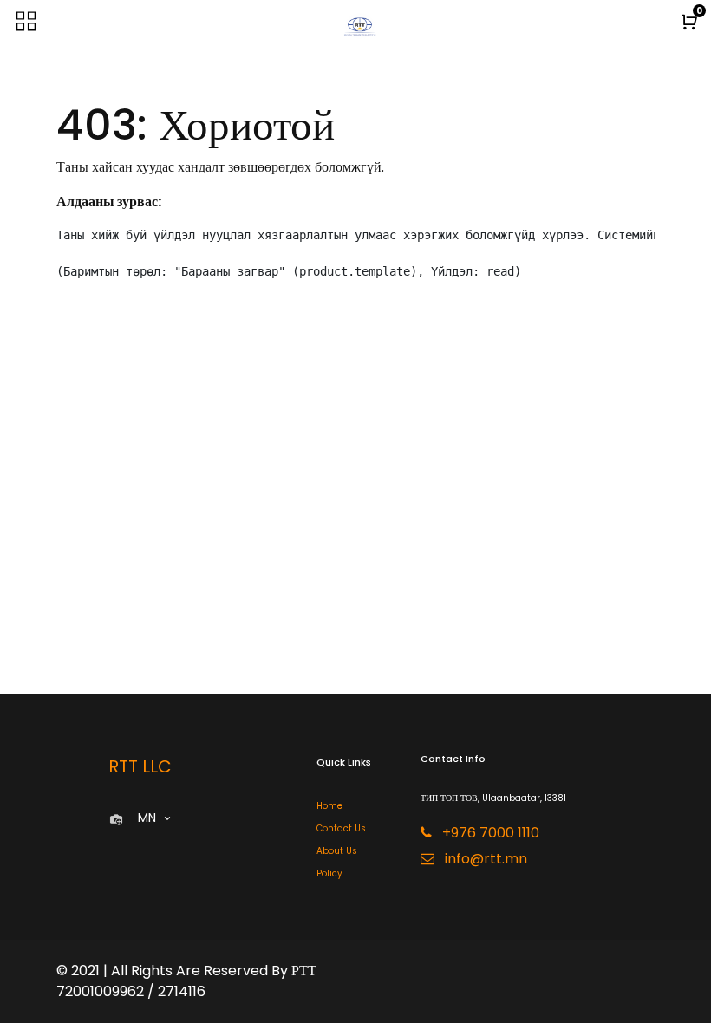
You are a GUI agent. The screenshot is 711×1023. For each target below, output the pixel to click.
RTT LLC (140, 766)
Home (329, 805)
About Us (336, 850)
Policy (329, 873)
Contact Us (341, 828)
